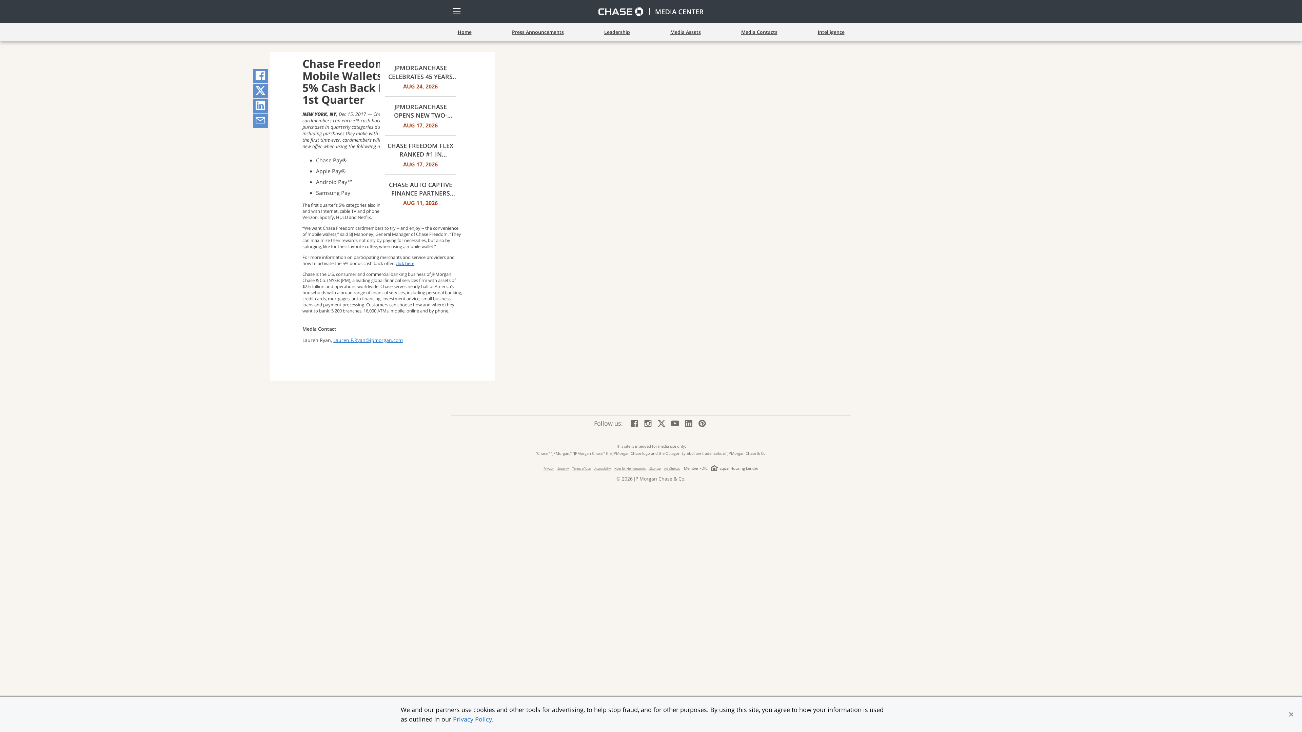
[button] (1291, 714)
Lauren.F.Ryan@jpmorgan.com (368, 340)
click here (405, 263)
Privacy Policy (472, 719)
